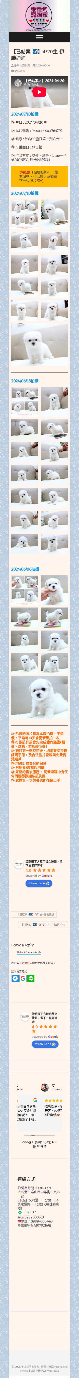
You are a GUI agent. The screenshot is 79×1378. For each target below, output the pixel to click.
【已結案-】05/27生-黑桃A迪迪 (43, 924)
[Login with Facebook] (15, 978)
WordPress (52, 1370)
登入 (29, 963)
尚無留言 (20, 71)
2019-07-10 (42, 65)
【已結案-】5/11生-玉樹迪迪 (34, 914)
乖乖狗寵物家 (22, 65)
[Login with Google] (23, 978)
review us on (37, 883)
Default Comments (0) (29, 952)
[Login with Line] (30, 978)
